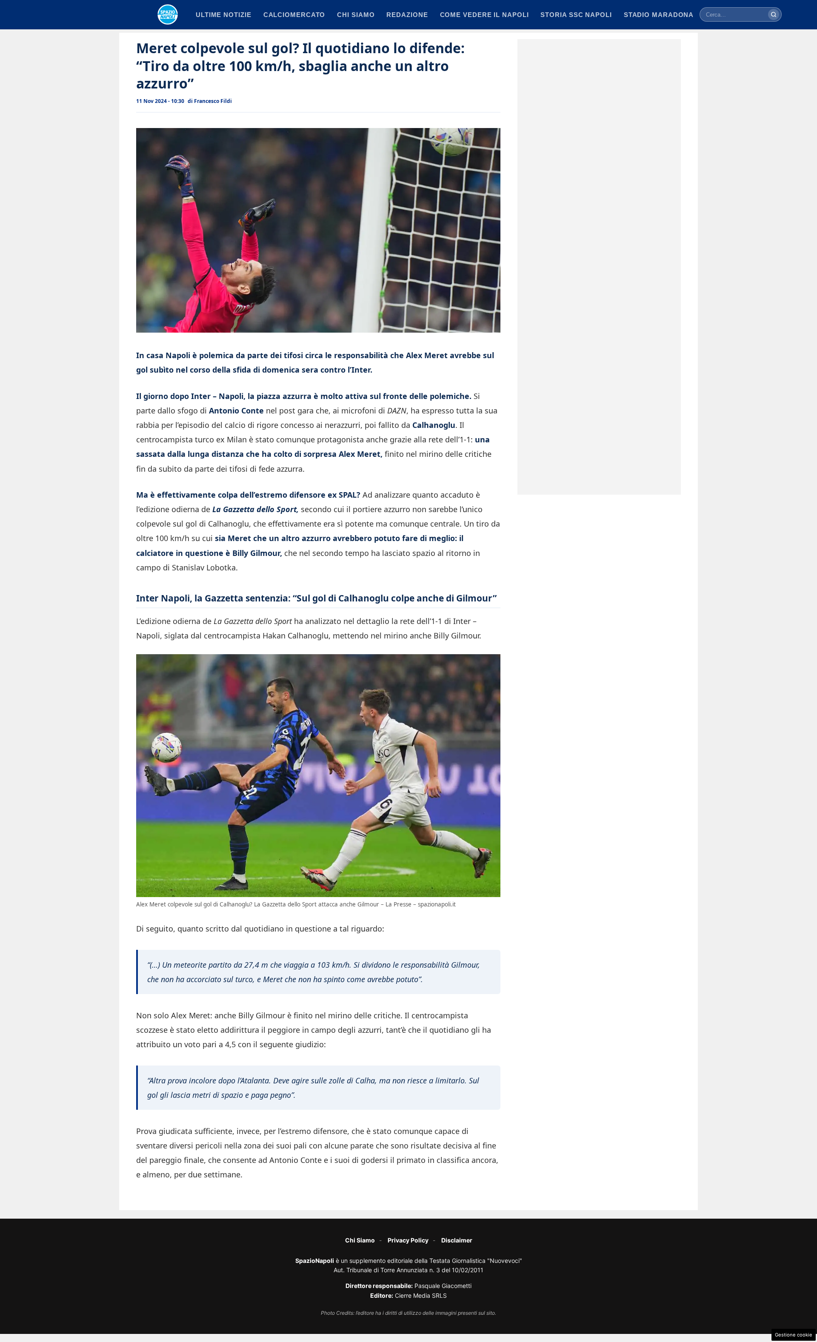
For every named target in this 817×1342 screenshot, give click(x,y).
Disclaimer (456, 1240)
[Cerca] (773, 14)
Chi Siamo (360, 1240)
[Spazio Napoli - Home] (167, 14)
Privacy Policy (408, 1240)
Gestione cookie (793, 1335)
